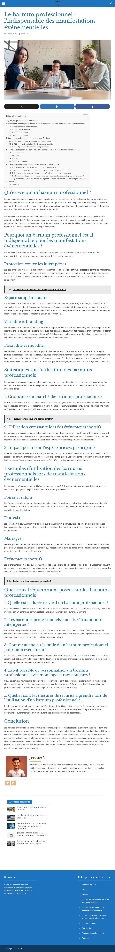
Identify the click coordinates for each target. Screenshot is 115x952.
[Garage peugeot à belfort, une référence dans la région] (11, 843)
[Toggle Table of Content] (84, 116)
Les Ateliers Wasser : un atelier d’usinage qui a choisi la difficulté (32, 826)
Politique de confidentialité (93, 933)
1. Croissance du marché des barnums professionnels (32, 141)
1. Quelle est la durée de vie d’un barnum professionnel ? (34, 167)
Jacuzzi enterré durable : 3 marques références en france (32, 834)
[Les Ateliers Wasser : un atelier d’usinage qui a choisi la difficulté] (11, 826)
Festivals (15, 156)
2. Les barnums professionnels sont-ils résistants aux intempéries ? (38, 170)
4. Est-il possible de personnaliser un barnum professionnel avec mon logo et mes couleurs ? (48, 176)
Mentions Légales (89, 923)
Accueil (85, 889)
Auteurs (85, 894)
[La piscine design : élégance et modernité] (11, 817)
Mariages (15, 158)
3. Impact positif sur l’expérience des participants (30, 147)
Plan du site (86, 928)
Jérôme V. (24, 34)
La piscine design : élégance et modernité (32, 816)
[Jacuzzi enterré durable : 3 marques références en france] (11, 835)
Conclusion (12, 181)
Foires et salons (18, 153)
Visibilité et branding (20, 132)
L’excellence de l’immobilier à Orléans (32, 808)
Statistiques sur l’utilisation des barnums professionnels (30, 138)
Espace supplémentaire (21, 129)
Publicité (85, 938)
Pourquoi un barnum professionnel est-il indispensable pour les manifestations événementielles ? (47, 123)
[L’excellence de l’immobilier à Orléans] (11, 809)
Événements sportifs (19, 161)
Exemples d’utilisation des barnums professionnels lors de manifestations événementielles (44, 149)
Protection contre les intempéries (24, 127)
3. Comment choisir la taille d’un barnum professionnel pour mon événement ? (42, 173)
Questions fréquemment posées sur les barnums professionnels (33, 164)
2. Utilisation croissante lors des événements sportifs (32, 144)
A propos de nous (89, 884)
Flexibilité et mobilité (20, 135)
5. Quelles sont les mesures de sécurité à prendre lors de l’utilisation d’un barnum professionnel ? (49, 179)
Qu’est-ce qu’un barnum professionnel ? (23, 120)
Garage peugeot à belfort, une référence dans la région (32, 842)
